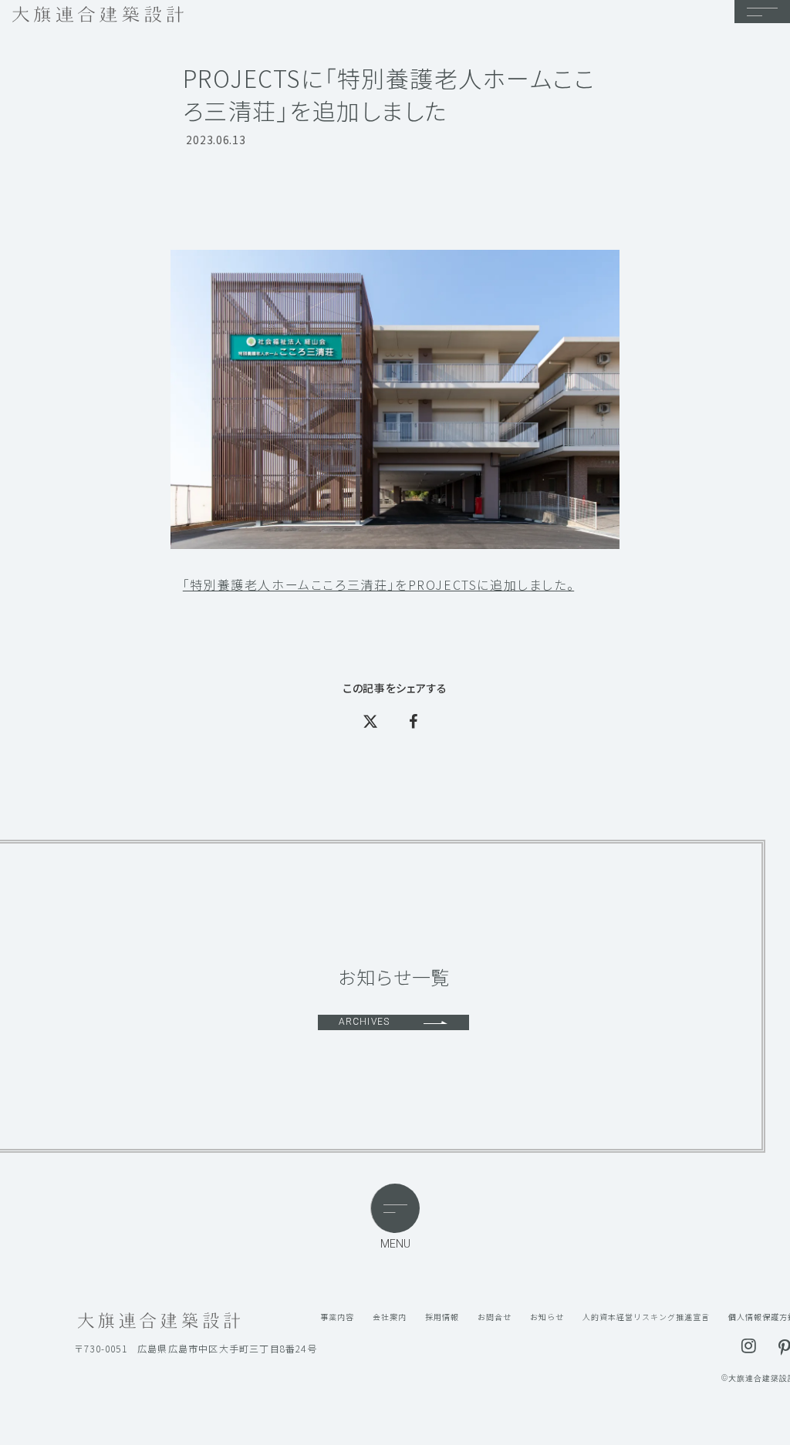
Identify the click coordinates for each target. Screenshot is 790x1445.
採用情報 (442, 1317)
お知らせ (547, 1317)
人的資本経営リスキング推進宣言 (646, 1317)
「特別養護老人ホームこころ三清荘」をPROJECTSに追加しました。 (378, 584)
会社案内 (390, 1317)
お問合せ (494, 1317)
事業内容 (337, 1317)
